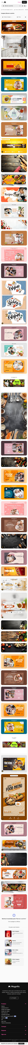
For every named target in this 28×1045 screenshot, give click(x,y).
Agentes (4, 1018)
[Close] (26, 1043)
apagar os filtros (15, 921)
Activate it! (21, 1043)
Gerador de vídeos (5, 1011)
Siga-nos (3, 1034)
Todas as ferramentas (6, 1023)
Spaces (3, 1006)
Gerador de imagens (5, 1009)
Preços (19, 2)
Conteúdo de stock (5, 1014)
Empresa (3, 1030)
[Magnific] (14, 987)
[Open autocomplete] (3, 5)
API (2, 1019)
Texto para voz (4, 1012)
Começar (3, 1026)
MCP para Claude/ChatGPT (8, 1016)
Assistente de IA (4, 1007)
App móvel (3, 1021)
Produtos (3, 1003)
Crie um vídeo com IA (19, 9)
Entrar (24, 2)
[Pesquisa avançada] (25, 17)
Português (14, 998)
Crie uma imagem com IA (7, 9)
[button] (14, 998)
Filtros (19, 17)
